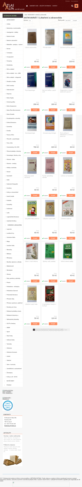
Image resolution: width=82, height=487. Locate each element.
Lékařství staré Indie (49, 218)
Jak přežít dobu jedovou (32, 218)
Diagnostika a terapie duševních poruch (66, 91)
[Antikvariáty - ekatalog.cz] (8, 398)
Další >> (66, 329)
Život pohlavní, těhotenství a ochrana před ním (66, 134)
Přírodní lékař (47, 47)
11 (58, 329)
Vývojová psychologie (49, 133)
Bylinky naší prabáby (49, 261)
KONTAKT (54, 5)
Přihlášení (67, 1)
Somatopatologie (30, 133)
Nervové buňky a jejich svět (49, 91)
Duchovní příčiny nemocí (67, 47)
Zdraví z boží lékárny (31, 261)
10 (56, 329)
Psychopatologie (30, 90)
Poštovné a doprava (9, 445)
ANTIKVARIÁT (31, 14)
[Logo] (14, 6)
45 (62, 329)
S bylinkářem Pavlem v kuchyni (49, 305)
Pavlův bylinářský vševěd (47, 176)
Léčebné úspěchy (66, 218)
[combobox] (68, 20)
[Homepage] (26, 6)
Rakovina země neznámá (29, 176)
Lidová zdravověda (30, 47)
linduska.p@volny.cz (10, 425)
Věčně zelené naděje (67, 261)
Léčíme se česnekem (67, 176)
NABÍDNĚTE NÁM (34, 5)
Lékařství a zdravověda (40, 14)
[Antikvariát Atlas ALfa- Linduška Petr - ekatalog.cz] (8, 393)
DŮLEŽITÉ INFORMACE (45, 5)
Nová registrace (74, 1)
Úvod (26, 14)
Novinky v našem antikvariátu (12, 436)
